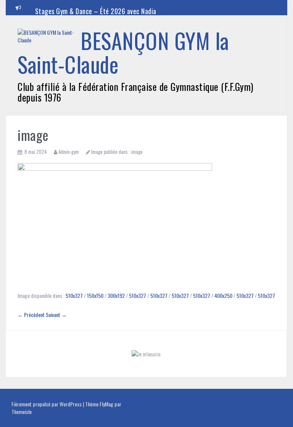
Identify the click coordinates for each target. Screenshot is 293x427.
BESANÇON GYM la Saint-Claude (123, 52)
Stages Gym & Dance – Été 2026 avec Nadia (95, 11)
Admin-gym (68, 151)
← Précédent (31, 315)
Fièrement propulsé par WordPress (47, 404)
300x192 (116, 295)
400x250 (223, 295)
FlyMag (106, 404)
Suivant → (56, 315)
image (137, 151)
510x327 (74, 295)
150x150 (95, 295)
